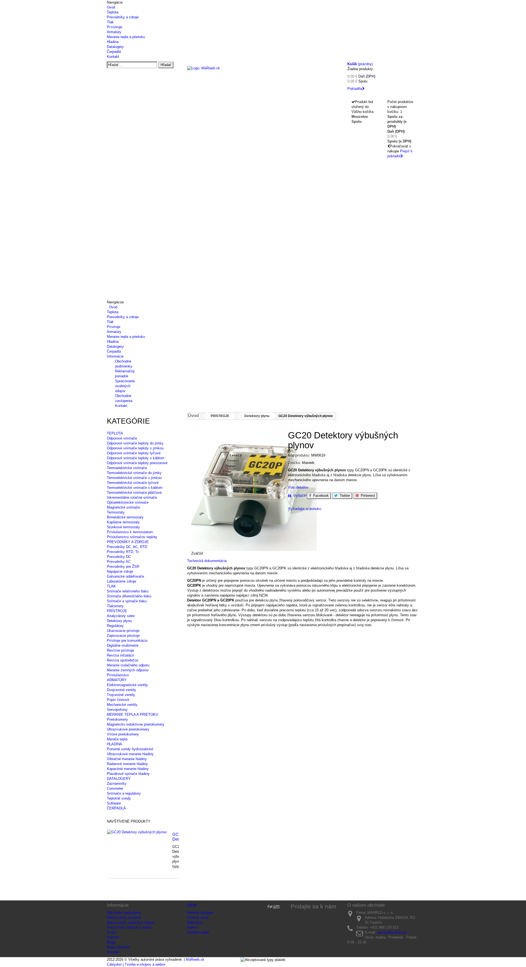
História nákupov (200, 913)
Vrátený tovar (197, 917)
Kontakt (113, 57)
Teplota (112, 12)
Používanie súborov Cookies (129, 927)
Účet (192, 905)
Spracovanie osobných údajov (125, 386)
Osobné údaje (198, 932)
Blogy (111, 942)
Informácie (115, 356)
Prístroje (113, 327)
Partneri (113, 937)
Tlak (110, 22)
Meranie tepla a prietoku (126, 37)
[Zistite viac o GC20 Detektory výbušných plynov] (137, 832)
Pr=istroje (114, 27)
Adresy (192, 927)
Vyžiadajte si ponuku (304, 509)
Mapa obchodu (118, 947)
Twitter (344, 496)
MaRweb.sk (195, 959)
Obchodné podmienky (124, 913)
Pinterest (367, 496)
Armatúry (114, 32)
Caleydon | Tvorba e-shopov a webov (136, 964)
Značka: (294, 463)
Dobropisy (195, 922)
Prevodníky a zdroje (123, 17)
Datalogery (115, 47)
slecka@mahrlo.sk (392, 932)
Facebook (320, 496)
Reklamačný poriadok (124, 917)
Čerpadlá (114, 52)
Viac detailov (298, 487)
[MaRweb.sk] (263, 75)
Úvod (111, 7)
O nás (111, 932)
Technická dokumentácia (207, 561)
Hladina (113, 42)
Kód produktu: (299, 455)
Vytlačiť (298, 496)
